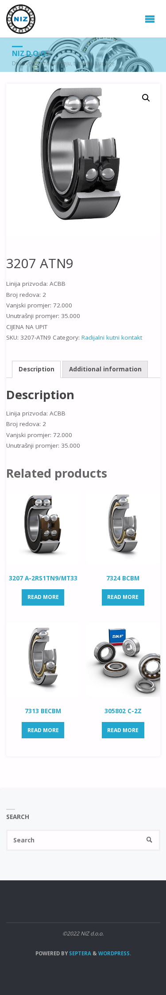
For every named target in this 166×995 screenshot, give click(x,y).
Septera (79, 953)
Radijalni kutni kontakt (111, 337)
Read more (43, 597)
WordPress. (114, 953)
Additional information (105, 369)
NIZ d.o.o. (30, 53)
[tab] (36, 369)
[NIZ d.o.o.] (21, 18)
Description (36, 369)
